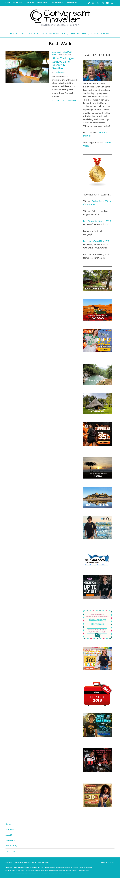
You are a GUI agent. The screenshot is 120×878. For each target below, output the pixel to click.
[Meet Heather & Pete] (97, 80)
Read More (72, 100)
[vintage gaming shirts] (97, 771)
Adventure (56, 52)
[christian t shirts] (97, 538)
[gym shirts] (97, 445)
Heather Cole (60, 72)
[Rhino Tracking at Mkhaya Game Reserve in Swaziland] (27, 67)
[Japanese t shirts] (97, 351)
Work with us (42, 3)
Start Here (17, 3)
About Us (30, 3)
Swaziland (64, 52)
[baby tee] (97, 598)
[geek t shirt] (97, 736)
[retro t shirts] (97, 806)
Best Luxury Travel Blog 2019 (96, 241)
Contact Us (72, 3)
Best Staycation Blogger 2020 (97, 221)
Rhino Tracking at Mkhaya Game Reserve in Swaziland (63, 63)
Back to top (106, 862)
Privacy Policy (57, 3)
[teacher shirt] (97, 669)
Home (8, 3)
